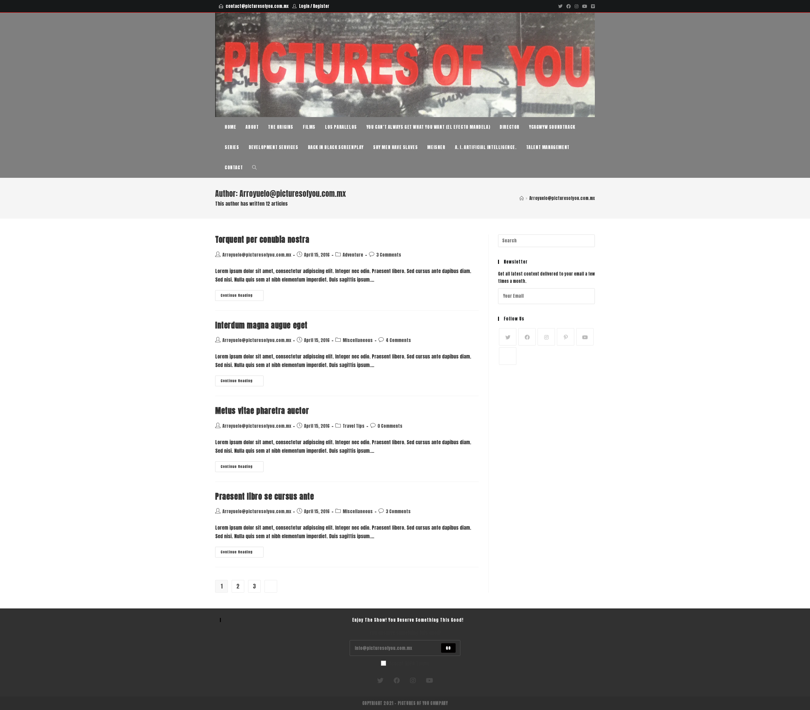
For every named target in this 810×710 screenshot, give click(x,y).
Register (321, 6)
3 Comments (388, 255)
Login (304, 6)
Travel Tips (353, 426)
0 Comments (389, 426)
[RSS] (507, 356)
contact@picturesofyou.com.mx (257, 6)
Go (448, 648)
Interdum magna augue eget (261, 325)
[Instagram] (576, 6)
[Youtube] (584, 6)
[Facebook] (568, 6)
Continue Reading (242, 296)
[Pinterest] (565, 337)
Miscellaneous (358, 340)
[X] (507, 337)
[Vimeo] (592, 6)
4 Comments (398, 340)
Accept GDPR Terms (409, 663)
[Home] (522, 198)
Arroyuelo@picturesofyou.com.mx (256, 255)
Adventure (353, 255)
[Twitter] (560, 6)
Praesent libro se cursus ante (264, 496)
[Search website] (254, 168)
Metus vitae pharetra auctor (262, 410)
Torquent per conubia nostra (262, 239)
